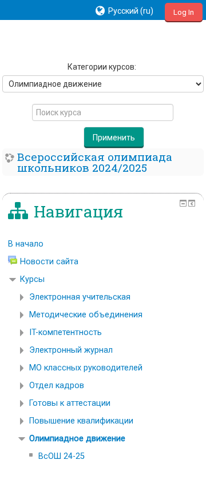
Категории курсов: (102, 66)
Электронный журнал (71, 350)
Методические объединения (85, 315)
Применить (114, 137)
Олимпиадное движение (77, 438)
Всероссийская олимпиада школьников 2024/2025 (94, 162)
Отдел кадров (56, 385)
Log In (183, 12)
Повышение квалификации (81, 421)
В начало (25, 244)
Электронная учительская (79, 297)
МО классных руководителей (85, 368)
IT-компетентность (65, 332)
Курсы (32, 279)
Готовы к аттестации (69, 403)
